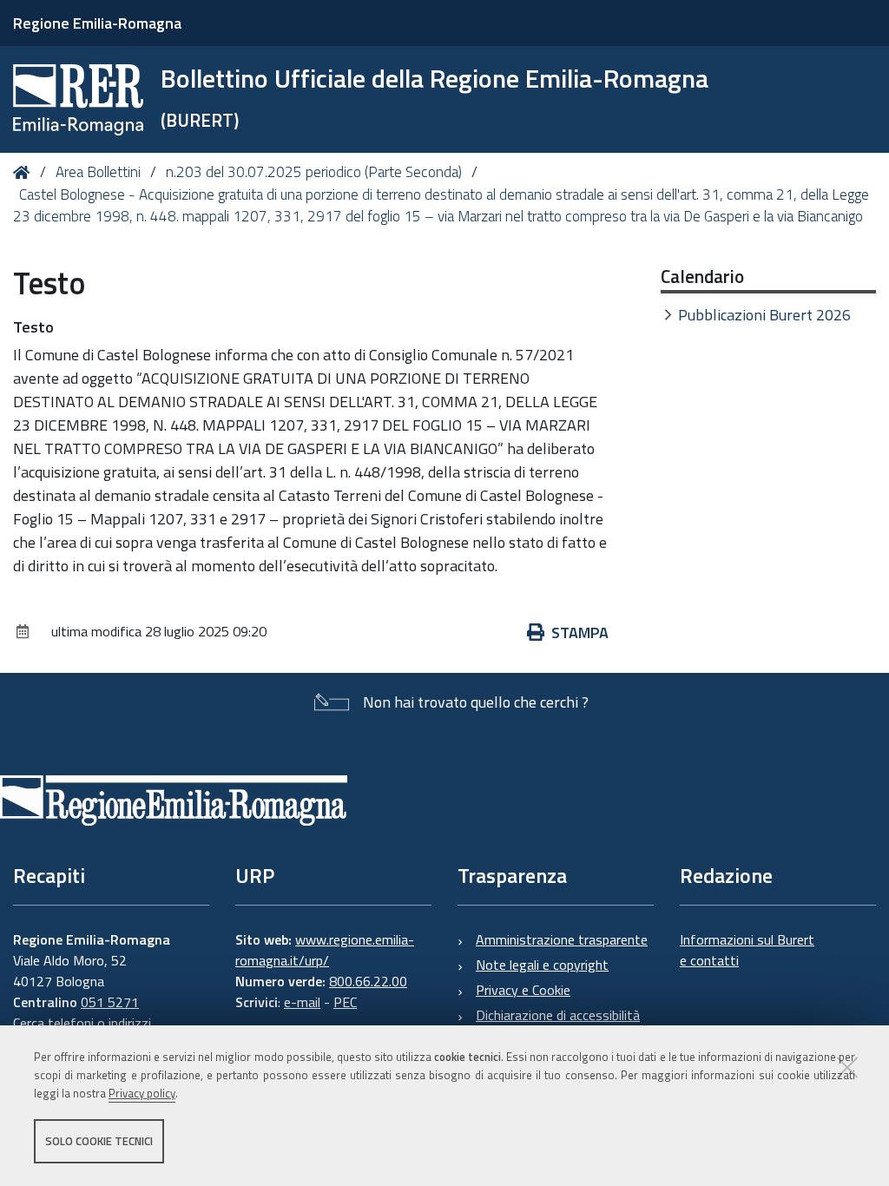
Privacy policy (142, 1093)
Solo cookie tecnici (99, 1141)
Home (24, 172)
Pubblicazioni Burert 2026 (764, 314)
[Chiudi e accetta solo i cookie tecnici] (847, 1067)
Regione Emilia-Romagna (97, 23)
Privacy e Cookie (523, 989)
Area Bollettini (98, 172)
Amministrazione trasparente (562, 939)
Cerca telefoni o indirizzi (82, 1022)
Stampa (580, 632)
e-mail (302, 1002)
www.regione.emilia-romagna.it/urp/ (324, 950)
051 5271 (110, 1002)
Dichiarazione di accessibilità (558, 1015)
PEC (345, 1002)
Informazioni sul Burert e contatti (747, 950)
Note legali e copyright (542, 964)
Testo (33, 327)
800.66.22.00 (368, 981)
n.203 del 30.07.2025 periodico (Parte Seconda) (314, 172)
